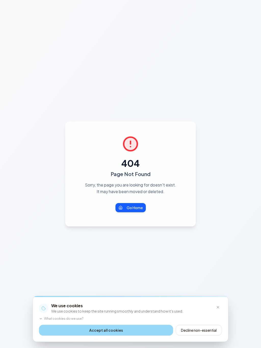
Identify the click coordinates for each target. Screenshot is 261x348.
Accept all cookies (106, 330)
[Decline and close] (218, 307)
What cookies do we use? (64, 318)
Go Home (135, 207)
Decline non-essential (199, 330)
